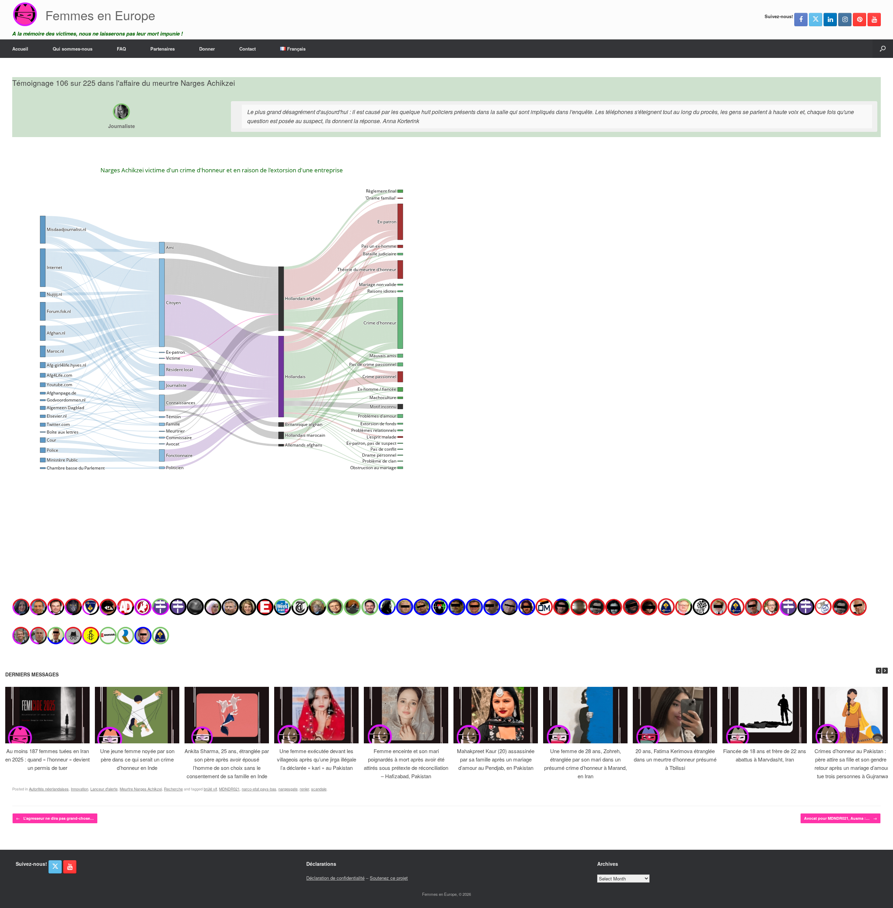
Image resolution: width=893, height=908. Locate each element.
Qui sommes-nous (72, 48)
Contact (247, 48)
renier (304, 788)
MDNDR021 (229, 788)
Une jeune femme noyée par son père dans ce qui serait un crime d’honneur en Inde (137, 759)
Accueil (20, 48)
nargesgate (288, 788)
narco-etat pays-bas (259, 788)
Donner (207, 48)
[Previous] (878, 671)
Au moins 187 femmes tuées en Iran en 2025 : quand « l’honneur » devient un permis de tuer (47, 759)
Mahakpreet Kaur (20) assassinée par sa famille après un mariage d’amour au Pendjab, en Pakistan (495, 759)
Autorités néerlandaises (49, 788)
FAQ (121, 48)
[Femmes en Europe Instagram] (844, 19)
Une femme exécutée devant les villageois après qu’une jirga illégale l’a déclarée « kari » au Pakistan (316, 759)
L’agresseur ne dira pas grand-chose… (55, 818)
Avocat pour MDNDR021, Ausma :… (840, 818)
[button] (882, 48)
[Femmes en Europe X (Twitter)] (815, 19)
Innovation (79, 788)
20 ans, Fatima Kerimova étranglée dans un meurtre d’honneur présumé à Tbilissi (675, 759)
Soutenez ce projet (389, 878)
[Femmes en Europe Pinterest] (859, 19)
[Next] (885, 671)
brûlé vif (210, 788)
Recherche (173, 788)
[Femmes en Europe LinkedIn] (830, 19)
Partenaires (162, 48)
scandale (319, 788)
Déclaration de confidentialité (335, 878)
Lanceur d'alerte (104, 788)
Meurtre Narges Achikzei (141, 788)
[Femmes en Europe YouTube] (874, 19)
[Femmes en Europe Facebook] (801, 19)
